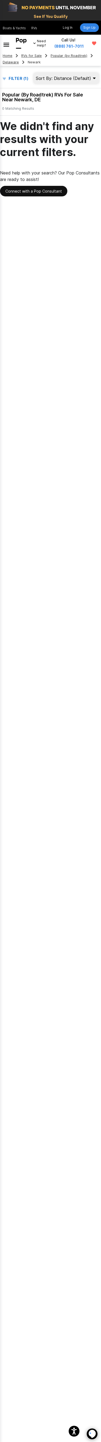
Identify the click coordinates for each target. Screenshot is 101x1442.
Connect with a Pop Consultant (33, 191)
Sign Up (89, 27)
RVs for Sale (31, 55)
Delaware (11, 62)
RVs (34, 28)
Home (7, 55)
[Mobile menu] (6, 43)
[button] (74, 1431)
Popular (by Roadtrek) (69, 55)
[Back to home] (21, 43)
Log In (67, 27)
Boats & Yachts (14, 28)
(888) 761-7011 (69, 46)
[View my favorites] (94, 43)
